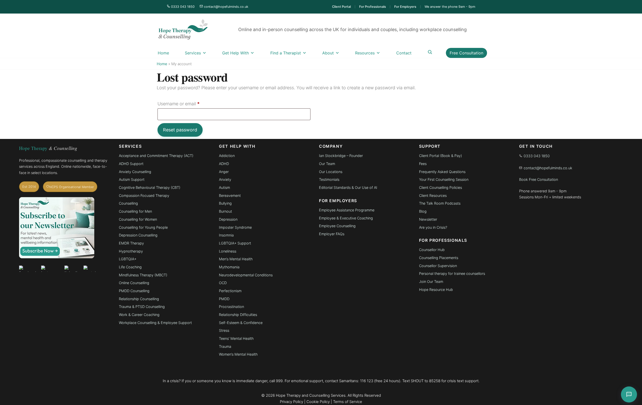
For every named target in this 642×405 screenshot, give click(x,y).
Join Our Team (431, 281)
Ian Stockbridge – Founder (341, 155)
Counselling (128, 203)
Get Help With (235, 52)
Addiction (227, 155)
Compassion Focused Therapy (144, 195)
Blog (423, 211)
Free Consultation (466, 52)
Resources (365, 52)
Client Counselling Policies (440, 187)
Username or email (187, 103)
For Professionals (372, 7)
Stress (224, 330)
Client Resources (433, 195)
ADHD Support (131, 163)
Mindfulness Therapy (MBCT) (143, 275)
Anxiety (225, 179)
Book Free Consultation (538, 179)
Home (163, 52)
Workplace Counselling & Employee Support (155, 322)
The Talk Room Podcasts (439, 203)
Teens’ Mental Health (236, 338)
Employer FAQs (331, 234)
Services (193, 52)
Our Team (327, 163)
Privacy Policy (291, 401)
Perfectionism (230, 291)
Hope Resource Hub (436, 289)
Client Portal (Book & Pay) (440, 155)
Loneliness (227, 251)
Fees (423, 163)
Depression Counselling (138, 235)
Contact (404, 52)
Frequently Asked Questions (442, 172)
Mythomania (229, 267)
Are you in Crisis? (433, 227)
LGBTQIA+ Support (235, 243)
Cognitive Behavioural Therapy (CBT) (150, 187)
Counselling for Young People (143, 227)
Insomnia (226, 235)
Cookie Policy (318, 401)
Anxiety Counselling (135, 172)
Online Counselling (134, 283)
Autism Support (131, 179)
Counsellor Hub (432, 250)
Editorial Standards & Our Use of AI (348, 187)
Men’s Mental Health (236, 259)
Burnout (225, 211)
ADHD (224, 163)
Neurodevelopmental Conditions (246, 275)
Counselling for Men (135, 211)
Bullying (225, 203)
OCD (223, 283)
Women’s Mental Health (238, 354)
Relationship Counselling (139, 299)
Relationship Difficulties (238, 314)
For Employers (405, 7)
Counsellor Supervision (438, 266)
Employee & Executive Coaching (346, 218)
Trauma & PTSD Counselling (142, 306)
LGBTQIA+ (127, 259)
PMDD (224, 299)
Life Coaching (130, 267)
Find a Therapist (285, 52)
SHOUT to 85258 (425, 380)
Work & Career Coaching (139, 314)
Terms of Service (347, 401)
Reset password (180, 129)
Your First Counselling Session (443, 179)
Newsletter (428, 219)
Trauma (225, 346)
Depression (228, 219)
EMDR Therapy (131, 243)
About (328, 52)
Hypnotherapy (131, 251)
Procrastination (231, 306)
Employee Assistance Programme (346, 210)
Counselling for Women (138, 219)
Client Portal (341, 7)
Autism (224, 187)
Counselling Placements (438, 258)
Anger (224, 172)
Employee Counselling (337, 226)
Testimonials (329, 179)
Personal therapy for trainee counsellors (452, 273)
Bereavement (230, 195)
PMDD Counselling (134, 291)
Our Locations (330, 172)
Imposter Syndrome (235, 227)
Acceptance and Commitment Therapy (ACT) (156, 155)
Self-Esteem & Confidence (241, 322)
